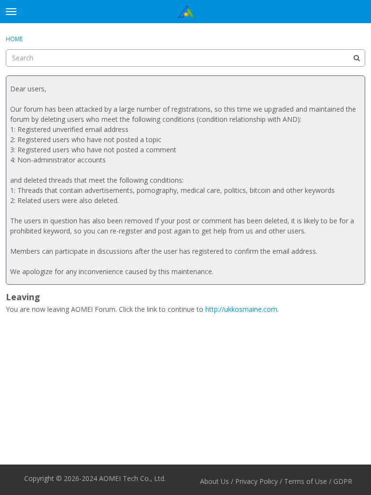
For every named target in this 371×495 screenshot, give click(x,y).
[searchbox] (185, 58)
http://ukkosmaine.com (241, 309)
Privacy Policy (256, 481)
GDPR (342, 481)
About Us (214, 481)
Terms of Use (305, 481)
